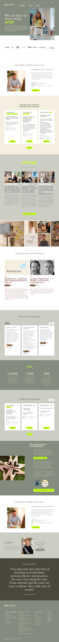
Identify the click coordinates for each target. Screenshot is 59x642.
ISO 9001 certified (38, 624)
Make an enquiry (40, 549)
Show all (29, 147)
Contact (34, 2)
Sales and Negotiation (8, 622)
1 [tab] (26, 52)
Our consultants (49, 615)
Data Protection (37, 620)
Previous (50, 323)
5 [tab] (32, 52)
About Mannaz (39, 611)
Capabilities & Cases (30, 6)
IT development (7, 620)
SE (53, 2)
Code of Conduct (37, 622)
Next (53, 323)
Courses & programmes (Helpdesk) (49, 618)
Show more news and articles (29, 213)
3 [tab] (29, 52)
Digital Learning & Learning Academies (24, 623)
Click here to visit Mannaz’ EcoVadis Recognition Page (44, 490)
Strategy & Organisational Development (24, 630)
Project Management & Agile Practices (24, 615)
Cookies (36, 617)
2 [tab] (28, 52)
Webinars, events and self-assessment (24, 633)
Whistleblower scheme (49, 621)
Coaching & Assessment (22, 621)
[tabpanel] (12, 47)
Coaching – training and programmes (11, 617)
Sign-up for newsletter (15, 638)
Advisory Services (38, 6)
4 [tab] (30, 52)
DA (50, 2)
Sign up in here (35, 90)
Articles (25, 2)
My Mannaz (45, 2)
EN (52, 2)
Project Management (8, 615)
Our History (37, 615)
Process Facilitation (21, 617)
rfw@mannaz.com (40, 546)
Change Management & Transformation (24, 628)
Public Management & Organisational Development (24, 619)
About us (29, 2)
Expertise (7, 323)
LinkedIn (7, 638)
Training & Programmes (22, 6)
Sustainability (20, 626)
